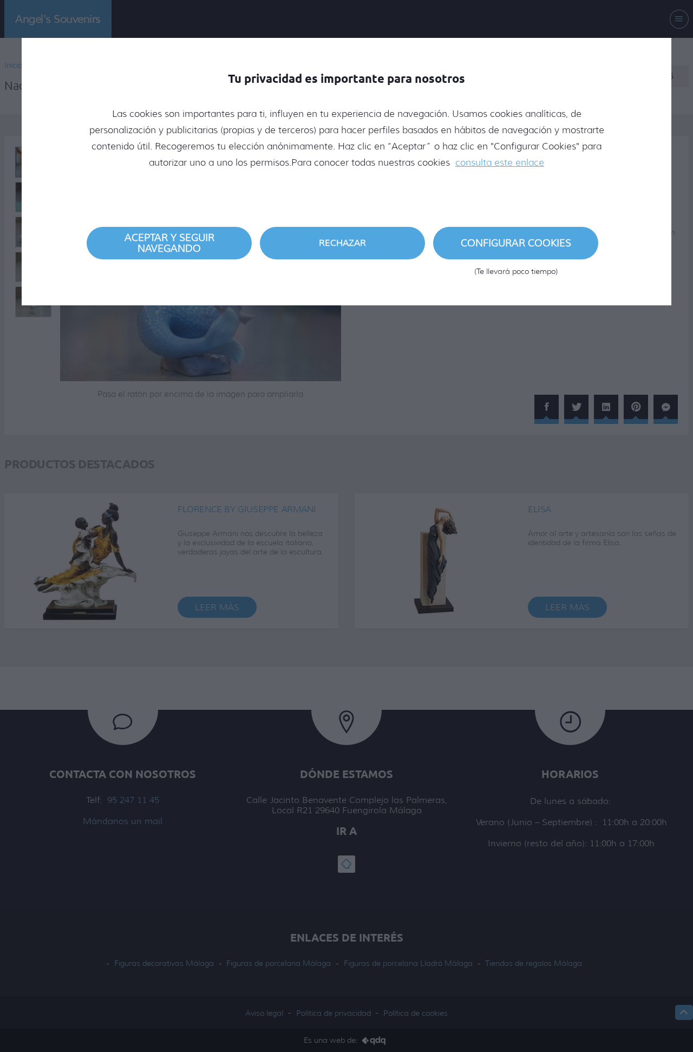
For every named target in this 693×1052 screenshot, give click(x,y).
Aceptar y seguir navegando (169, 243)
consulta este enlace (499, 162)
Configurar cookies (516, 248)
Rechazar (342, 243)
